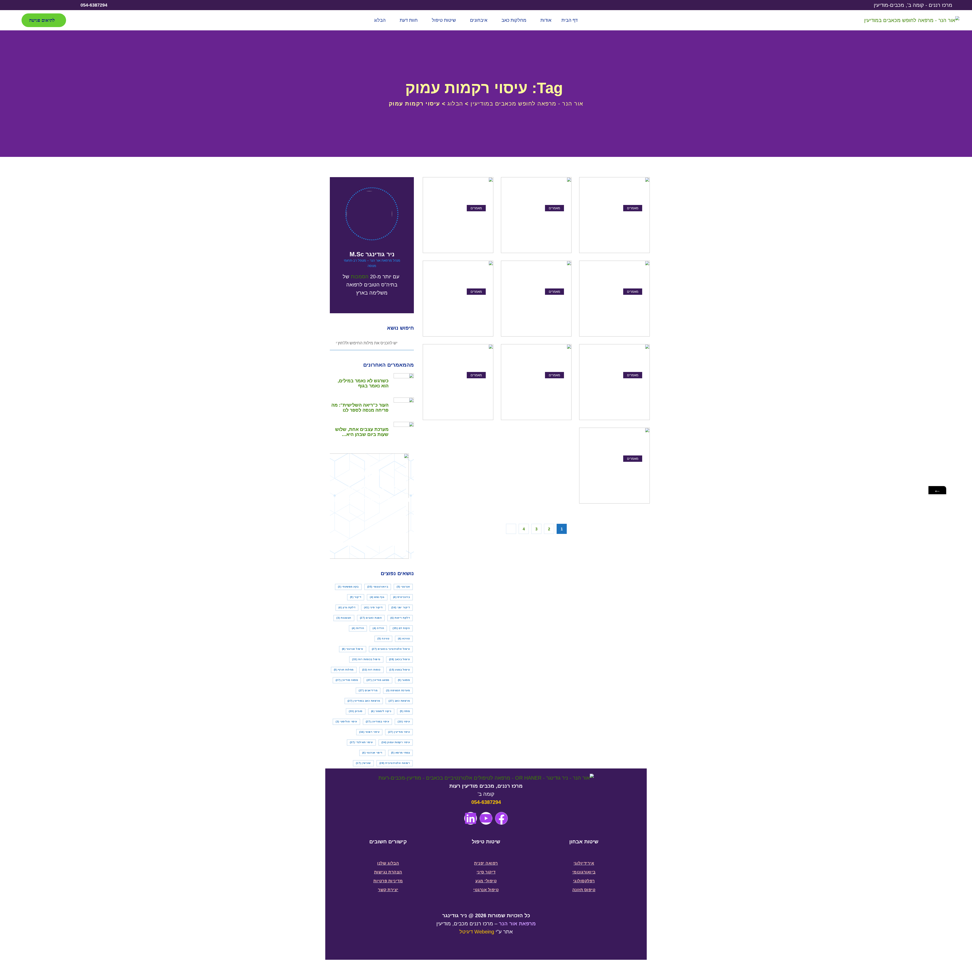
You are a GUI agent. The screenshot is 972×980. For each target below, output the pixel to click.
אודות (545, 20)
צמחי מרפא (400, 752)
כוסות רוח (371, 669)
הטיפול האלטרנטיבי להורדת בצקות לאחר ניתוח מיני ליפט (458, 307)
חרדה (378, 628)
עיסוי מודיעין (399, 732)
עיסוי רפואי (369, 732)
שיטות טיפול (444, 20)
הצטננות (343, 617)
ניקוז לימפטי (381, 711)
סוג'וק (355, 711)
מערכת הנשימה (398, 690)
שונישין (363, 763)
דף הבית (569, 20)
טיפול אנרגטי (352, 649)
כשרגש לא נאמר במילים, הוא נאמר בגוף (363, 383)
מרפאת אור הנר (517, 923)
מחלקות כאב (513, 20)
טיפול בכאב (399, 659)
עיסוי (404, 721)
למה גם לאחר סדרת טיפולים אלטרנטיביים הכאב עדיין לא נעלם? (616, 307)
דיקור (355, 597)
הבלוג (380, 20)
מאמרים (632, 208)
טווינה (383, 638)
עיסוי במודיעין (377, 721)
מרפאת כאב (399, 700)
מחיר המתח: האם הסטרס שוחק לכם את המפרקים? (539, 390)
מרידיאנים (368, 690)
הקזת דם (401, 628)
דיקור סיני (373, 607)
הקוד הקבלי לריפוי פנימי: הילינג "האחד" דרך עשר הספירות (617, 223)
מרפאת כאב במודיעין (364, 700)
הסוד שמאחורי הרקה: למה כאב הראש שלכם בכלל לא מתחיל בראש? (617, 474)
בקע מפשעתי (348, 586)
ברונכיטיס (401, 597)
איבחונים (478, 20)
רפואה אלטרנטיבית (394, 763)
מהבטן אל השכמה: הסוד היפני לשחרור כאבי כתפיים (459, 223)
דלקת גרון (347, 607)
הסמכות (360, 276)
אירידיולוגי (584, 863)
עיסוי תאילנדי (361, 742)
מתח (405, 711)
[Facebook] (62, 5)
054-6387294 (486, 802)
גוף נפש (377, 597)
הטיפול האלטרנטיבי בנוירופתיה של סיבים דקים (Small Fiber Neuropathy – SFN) (614, 390)
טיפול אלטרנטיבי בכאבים (391, 649)
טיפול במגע (399, 669)
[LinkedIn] (42, 5)
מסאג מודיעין (378, 680)
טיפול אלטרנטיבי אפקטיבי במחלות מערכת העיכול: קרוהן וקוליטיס (540, 307)
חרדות (358, 628)
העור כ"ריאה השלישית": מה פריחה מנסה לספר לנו (360, 408)
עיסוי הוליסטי (346, 721)
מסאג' (404, 680)
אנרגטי (403, 586)
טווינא (404, 638)
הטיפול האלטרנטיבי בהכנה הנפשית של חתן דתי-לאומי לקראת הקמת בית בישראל (536, 223)
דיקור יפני (400, 607)
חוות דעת (409, 20)
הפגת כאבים (371, 617)
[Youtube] (21, 5)
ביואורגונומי (377, 586)
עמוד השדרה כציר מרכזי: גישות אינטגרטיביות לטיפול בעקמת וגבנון (461, 390)
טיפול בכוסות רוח (366, 659)
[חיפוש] (79, 20)
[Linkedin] (470, 818)
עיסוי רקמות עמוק (395, 742)
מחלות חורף (344, 669)
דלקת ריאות (400, 617)
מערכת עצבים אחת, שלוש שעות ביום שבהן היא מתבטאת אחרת (362, 432)
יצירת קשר (388, 890)
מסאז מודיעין (347, 680)
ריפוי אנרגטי (372, 752)
